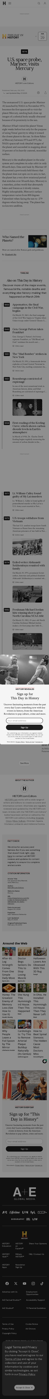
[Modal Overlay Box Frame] (24, 699)
